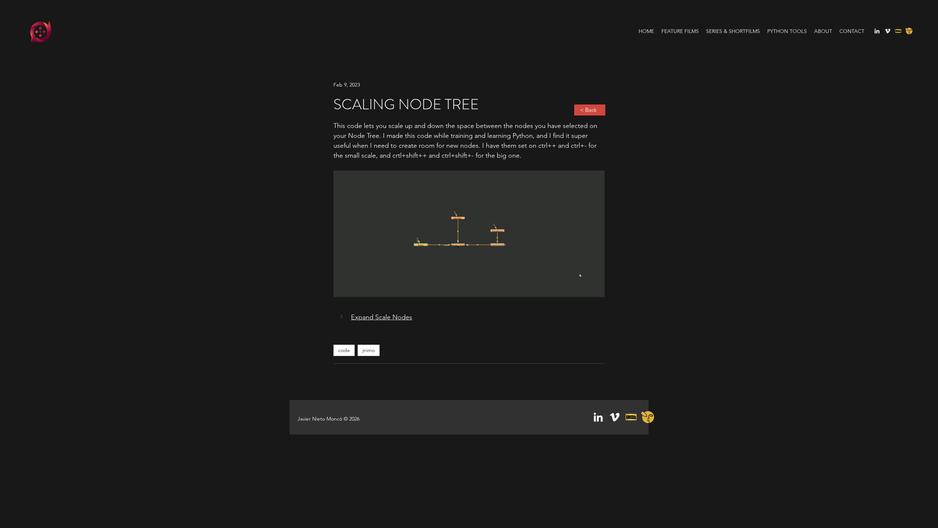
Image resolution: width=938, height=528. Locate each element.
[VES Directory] (908, 30)
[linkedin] (877, 30)
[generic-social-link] (898, 30)
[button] (469, 317)
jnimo (368, 350)
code (344, 350)
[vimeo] (887, 30)
